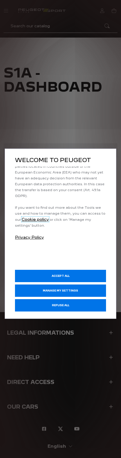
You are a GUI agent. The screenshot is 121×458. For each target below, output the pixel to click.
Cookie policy (35, 219)
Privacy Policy (29, 237)
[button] (60, 290)
